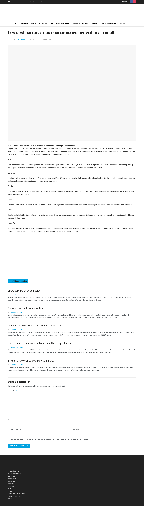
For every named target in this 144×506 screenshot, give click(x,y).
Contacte (40, 2)
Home (16, 23)
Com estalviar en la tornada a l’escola (27, 308)
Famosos (33, 23)
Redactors (11, 481)
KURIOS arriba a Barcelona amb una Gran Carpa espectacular (40, 343)
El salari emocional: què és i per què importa (31, 360)
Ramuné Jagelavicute (18, 295)
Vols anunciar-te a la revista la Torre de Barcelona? (22, 2)
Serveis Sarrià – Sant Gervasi (60, 23)
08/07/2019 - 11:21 (35, 39)
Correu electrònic (15, 429)
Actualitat (24, 23)
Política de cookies (14, 471)
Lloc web (75, 429)
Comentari (12, 391)
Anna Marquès (20, 39)
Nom (10, 419)
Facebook (11, 486)
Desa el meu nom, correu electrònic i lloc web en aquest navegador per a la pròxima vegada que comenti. (49, 439)
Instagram (11, 483)
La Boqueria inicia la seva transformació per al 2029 (35, 325)
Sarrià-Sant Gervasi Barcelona (17, 494)
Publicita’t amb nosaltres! (109, 23)
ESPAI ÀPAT (94, 23)
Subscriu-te (11, 476)
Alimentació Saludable (80, 23)
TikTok (10, 491)
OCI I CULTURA (42, 23)
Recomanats (12, 478)
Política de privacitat (14, 473)
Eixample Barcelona (14, 496)
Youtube (10, 489)
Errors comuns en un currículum (24, 290)
